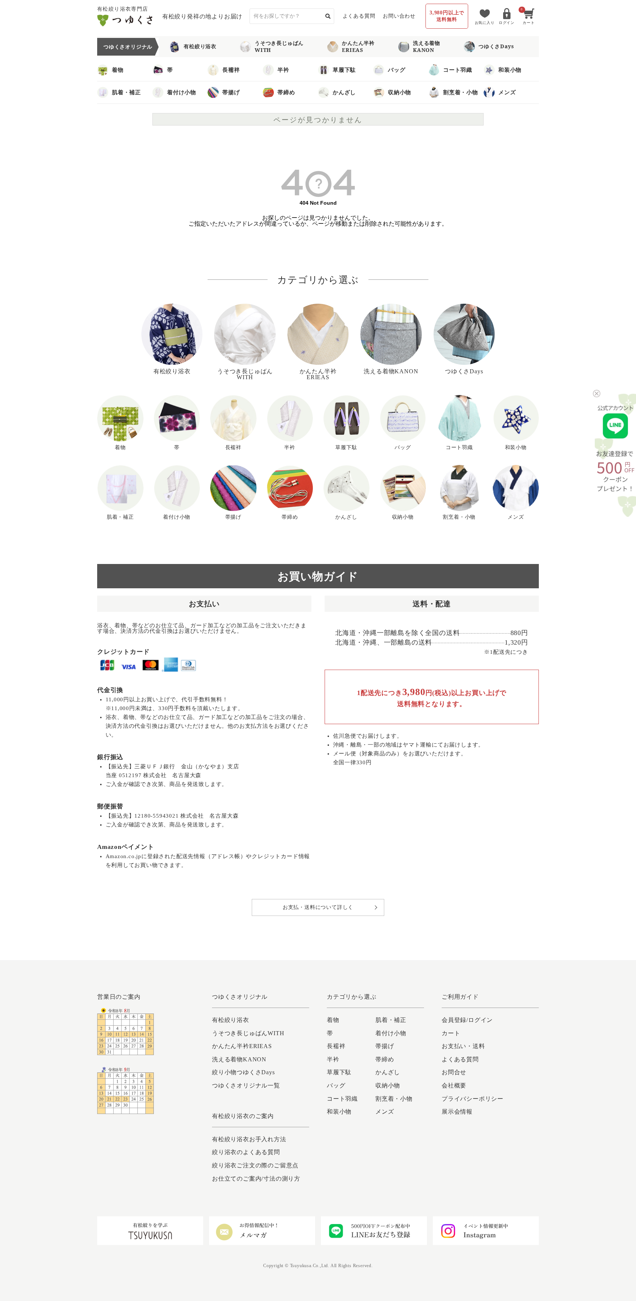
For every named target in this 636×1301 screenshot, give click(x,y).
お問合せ (454, 1072)
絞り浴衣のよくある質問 (246, 1152)
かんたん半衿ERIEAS (358, 46)
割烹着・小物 (460, 92)
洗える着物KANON (426, 46)
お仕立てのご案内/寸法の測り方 (256, 1178)
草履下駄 (344, 69)
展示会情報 (457, 1111)
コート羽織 (457, 69)
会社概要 (454, 1085)
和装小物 (510, 69)
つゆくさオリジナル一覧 (246, 1085)
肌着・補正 (126, 92)
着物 (118, 69)
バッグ (396, 69)
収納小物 (399, 92)
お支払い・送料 (463, 1046)
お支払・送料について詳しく (318, 907)
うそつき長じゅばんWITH (279, 46)
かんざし (344, 92)
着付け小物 (181, 92)
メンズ (507, 92)
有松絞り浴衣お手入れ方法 (249, 1139)
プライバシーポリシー (473, 1099)
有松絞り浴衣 (200, 46)
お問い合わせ (399, 16)
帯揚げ (231, 92)
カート (451, 1033)
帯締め (286, 92)
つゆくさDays (496, 46)
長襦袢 (231, 69)
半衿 (283, 69)
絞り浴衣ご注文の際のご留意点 (255, 1165)
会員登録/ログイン (467, 1020)
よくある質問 (359, 16)
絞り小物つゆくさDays (243, 1072)
